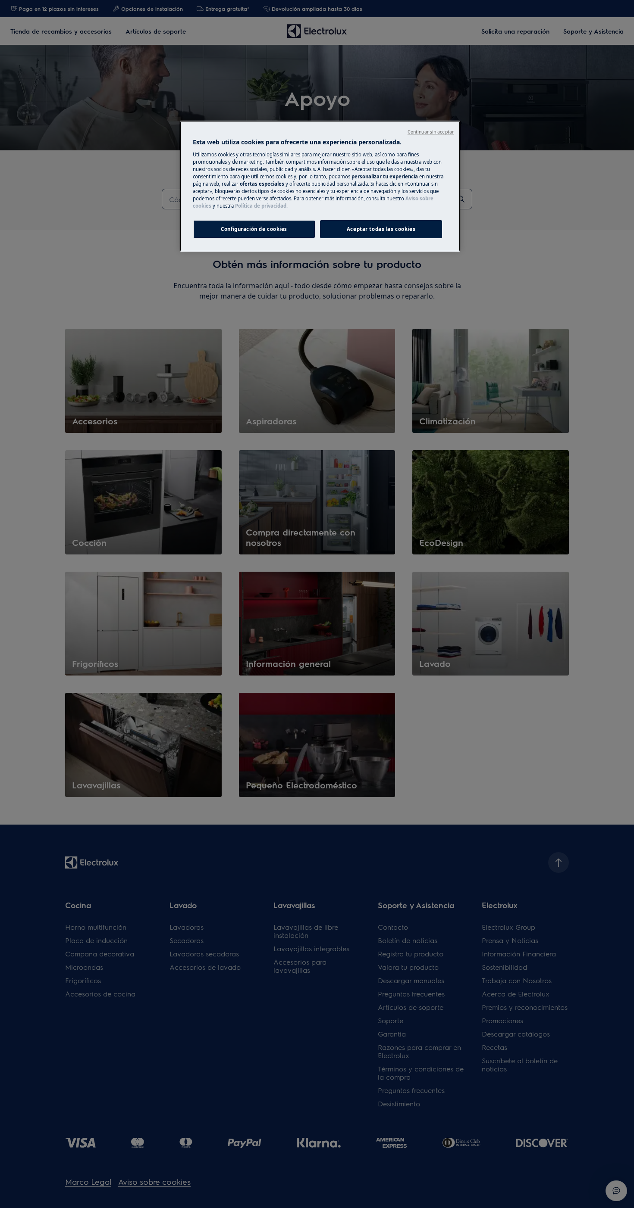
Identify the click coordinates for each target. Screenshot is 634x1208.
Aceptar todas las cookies (381, 229)
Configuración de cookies (254, 229)
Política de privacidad (260, 205)
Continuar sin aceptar (431, 132)
